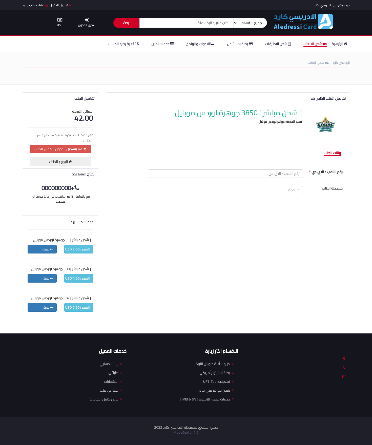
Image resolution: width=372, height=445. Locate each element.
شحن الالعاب (313, 43)
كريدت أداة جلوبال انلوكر (212, 364)
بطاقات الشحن (238, 43)
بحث (126, 22)
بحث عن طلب (109, 390)
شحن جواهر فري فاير (214, 390)
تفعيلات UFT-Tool (216, 381)
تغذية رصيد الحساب (122, 43)
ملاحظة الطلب (332, 188)
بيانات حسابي (108, 364)
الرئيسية (338, 43)
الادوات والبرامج (198, 43)
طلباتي (113, 372)
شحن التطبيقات (276, 43)
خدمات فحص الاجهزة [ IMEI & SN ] (205, 399)
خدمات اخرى (160, 43)
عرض (46, 249)
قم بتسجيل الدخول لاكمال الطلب (58, 149)
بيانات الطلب (332, 153)
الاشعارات (111, 381)
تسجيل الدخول (59, 5)
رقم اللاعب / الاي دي (326, 171)
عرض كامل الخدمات (104, 399)
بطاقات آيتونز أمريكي (214, 372)
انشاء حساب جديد (34, 5)
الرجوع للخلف (59, 161)
